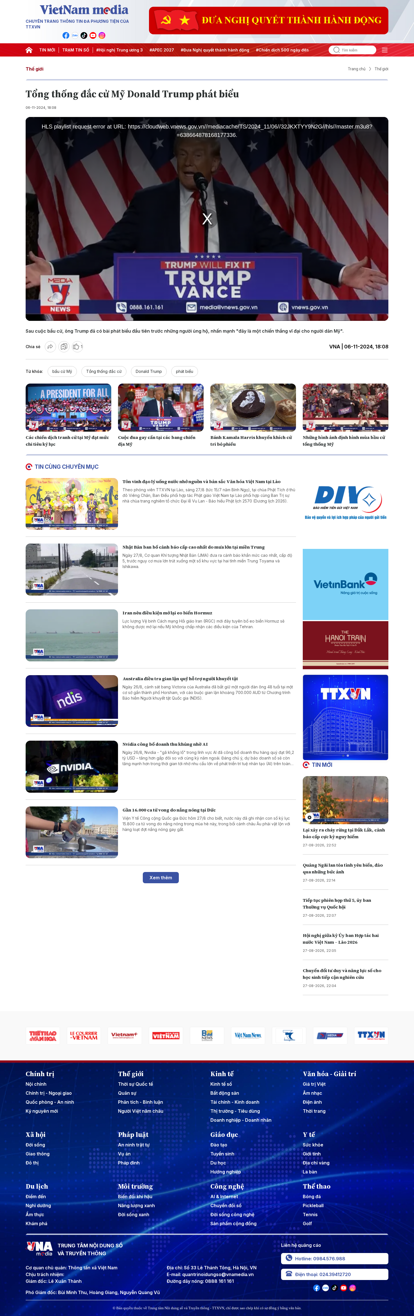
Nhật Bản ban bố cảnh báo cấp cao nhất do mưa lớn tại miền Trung (194, 547)
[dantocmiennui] (248, 1036)
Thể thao (317, 1186)
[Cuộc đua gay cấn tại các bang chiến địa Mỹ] (161, 408)
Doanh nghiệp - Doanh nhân (240, 1120)
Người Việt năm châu (140, 1111)
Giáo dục (224, 1134)
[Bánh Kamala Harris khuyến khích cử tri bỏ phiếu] (253, 408)
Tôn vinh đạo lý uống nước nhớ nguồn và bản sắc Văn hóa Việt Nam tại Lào (202, 481)
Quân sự (127, 1093)
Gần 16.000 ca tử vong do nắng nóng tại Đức (169, 810)
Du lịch (37, 1186)
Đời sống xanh (133, 1214)
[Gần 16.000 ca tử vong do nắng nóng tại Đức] (72, 832)
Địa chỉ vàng (316, 1163)
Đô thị (32, 1163)
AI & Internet (224, 1196)
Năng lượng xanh (136, 1205)
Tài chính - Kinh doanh (234, 1102)
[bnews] (166, 1036)
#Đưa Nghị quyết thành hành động (215, 50)
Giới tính (312, 1154)
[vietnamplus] (84, 1036)
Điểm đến (36, 1196)
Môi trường (135, 1186)
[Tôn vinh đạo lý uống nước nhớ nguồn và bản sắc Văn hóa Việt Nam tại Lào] (72, 504)
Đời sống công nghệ (232, 1214)
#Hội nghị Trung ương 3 (119, 50)
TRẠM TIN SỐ (75, 50)
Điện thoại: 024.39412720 (323, 1274)
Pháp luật (133, 1134)
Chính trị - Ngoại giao (49, 1093)
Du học (218, 1163)
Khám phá (36, 1223)
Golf (307, 1223)
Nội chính (36, 1084)
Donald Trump (149, 371)
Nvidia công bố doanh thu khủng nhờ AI (165, 744)
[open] (384, 50)
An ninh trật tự (134, 1145)
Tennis (310, 1214)
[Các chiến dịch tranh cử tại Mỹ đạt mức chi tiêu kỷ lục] (68, 408)
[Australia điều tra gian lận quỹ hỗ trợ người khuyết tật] (72, 701)
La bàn (310, 1172)
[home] (29, 50)
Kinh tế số (221, 1084)
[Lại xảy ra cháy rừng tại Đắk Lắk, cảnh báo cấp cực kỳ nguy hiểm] (345, 800)
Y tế (309, 1134)
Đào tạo (218, 1145)
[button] (343, 755)
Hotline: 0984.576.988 (320, 1258)
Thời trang (314, 1111)
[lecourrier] (43, 1036)
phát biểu (184, 371)
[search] (334, 50)
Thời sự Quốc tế (135, 1084)
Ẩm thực (35, 1214)
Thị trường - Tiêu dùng (235, 1111)
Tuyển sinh (222, 1154)
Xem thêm (161, 877)
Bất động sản (224, 1093)
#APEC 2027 (162, 50)
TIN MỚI (47, 50)
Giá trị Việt (314, 1084)
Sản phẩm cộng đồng (233, 1223)
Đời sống (35, 1145)
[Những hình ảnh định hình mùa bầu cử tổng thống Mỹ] (345, 408)
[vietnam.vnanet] (125, 1036)
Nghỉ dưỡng (38, 1205)
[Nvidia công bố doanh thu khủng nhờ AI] (72, 767)
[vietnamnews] (207, 1036)
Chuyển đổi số (226, 1205)
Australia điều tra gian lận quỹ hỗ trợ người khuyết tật (180, 678)
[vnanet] (330, 1036)
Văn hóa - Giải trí (329, 1073)
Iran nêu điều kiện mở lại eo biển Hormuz (167, 613)
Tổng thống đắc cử (104, 371)
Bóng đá (312, 1196)
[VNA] (66, 35)
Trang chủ (357, 69)
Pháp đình (129, 1163)
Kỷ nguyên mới (42, 1111)
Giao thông (38, 1154)
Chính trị (40, 1073)
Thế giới (34, 69)
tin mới (322, 764)
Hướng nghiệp (225, 1172)
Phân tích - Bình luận (140, 1102)
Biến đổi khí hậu (135, 1196)
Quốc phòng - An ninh (50, 1102)
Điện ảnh (312, 1102)
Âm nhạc (312, 1093)
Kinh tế (221, 1073)
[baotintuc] (371, 1036)
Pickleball (313, 1205)
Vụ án (124, 1154)
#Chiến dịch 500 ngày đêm (283, 50)
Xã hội (36, 1134)
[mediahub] (289, 1036)
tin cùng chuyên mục (67, 466)
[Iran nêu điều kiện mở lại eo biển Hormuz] (72, 635)
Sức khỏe (313, 1145)
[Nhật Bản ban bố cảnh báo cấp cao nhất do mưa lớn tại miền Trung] (72, 570)
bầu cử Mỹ (62, 371)
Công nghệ (227, 1186)
